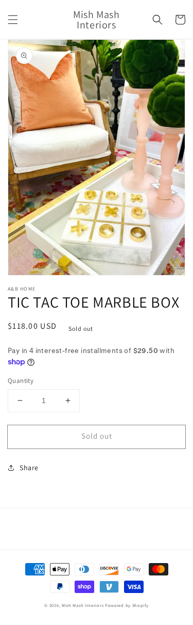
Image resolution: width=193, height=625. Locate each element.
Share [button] (29, 467)
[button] (13, 19)
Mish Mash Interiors (82, 605)
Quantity (20, 380)
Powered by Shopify (127, 605)
